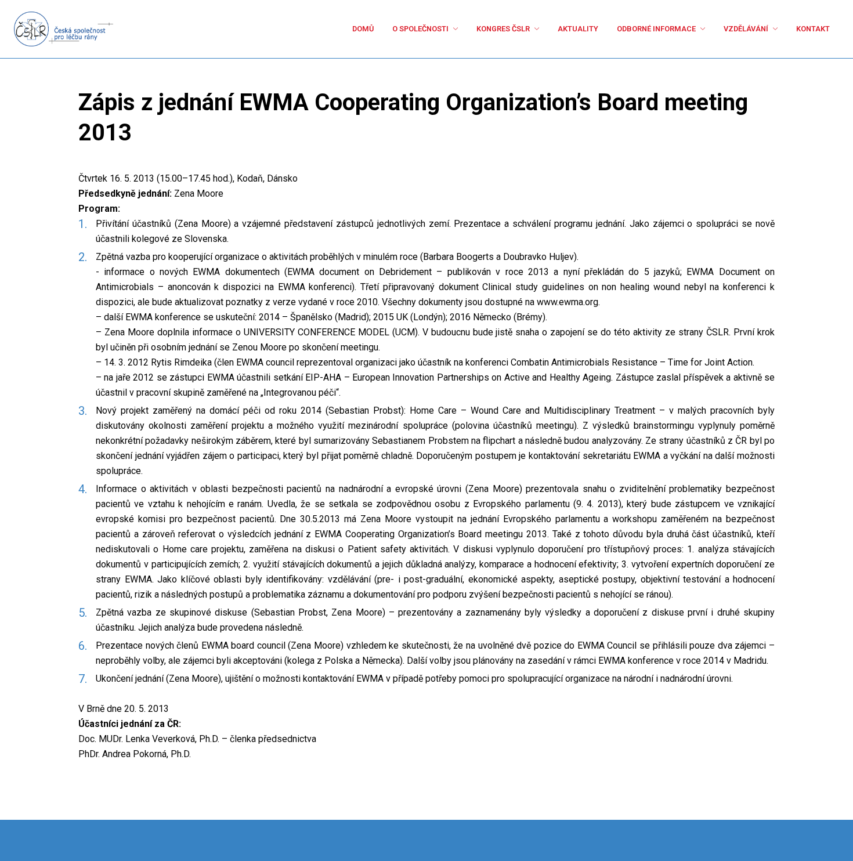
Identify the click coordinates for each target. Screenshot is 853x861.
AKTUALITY (532, 28)
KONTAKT (809, 28)
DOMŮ (278, 28)
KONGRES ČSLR (443, 28)
